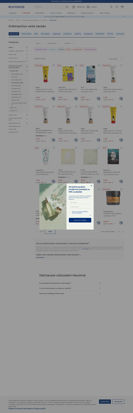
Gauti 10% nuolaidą (80, 220)
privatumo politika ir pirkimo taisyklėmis (80, 212)
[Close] (91, 185)
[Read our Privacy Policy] (90, 215)
